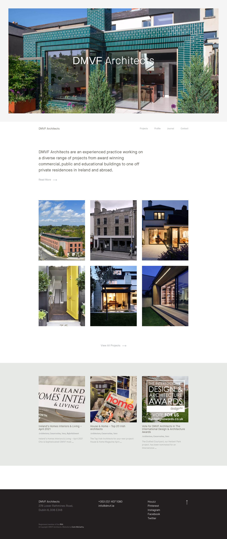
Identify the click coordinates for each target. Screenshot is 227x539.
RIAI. (62, 524)
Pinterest (153, 506)
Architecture (44, 434)
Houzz (152, 501)
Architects (113, 61)
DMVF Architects (49, 128)
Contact (184, 129)
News (63, 434)
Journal (170, 129)
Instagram (154, 510)
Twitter (152, 518)
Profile (157, 129)
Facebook (154, 514)
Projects (144, 129)
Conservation (55, 434)
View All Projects (111, 345)
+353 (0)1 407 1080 (110, 501)
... (72, 442)
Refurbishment (73, 434)
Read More (45, 180)
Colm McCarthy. (78, 527)
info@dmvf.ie (106, 506)
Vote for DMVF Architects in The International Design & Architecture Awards (163, 429)
